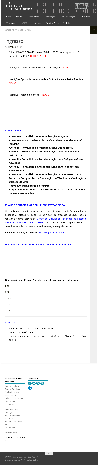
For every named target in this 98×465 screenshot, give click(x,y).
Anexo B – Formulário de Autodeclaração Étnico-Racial (41, 147)
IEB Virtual (10, 23)
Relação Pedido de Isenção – (29, 94)
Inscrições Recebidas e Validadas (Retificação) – (40, 67)
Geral (8, 30)
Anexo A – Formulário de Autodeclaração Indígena (38, 136)
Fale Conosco (11, 432)
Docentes (85, 16)
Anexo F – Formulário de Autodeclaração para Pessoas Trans (45, 174)
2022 (8, 292)
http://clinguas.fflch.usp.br (51, 232)
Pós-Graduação (68, 16)
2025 (8, 310)
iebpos (12, 47)
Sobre (8, 16)
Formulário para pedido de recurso (29, 185)
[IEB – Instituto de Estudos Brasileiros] (19, 7)
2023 (8, 298)
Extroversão (34, 16)
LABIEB (23, 23)
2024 (8, 304)
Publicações (51, 23)
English (66, 23)
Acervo (19, 16)
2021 (8, 286)
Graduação (50, 16)
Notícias (37, 23)
